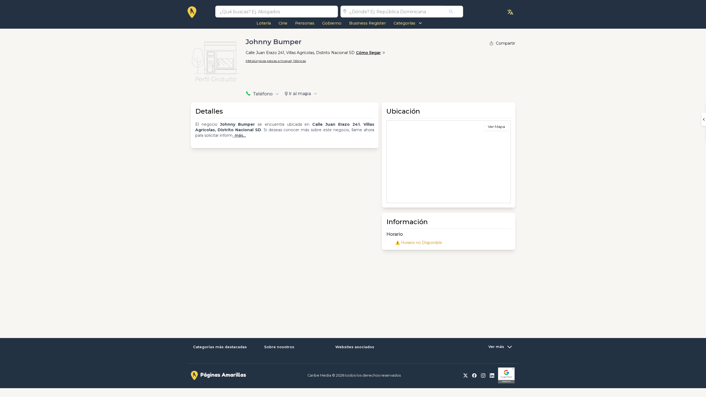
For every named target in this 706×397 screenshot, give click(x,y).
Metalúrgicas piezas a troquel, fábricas (276, 61)
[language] (510, 12)
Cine (283, 23)
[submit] (453, 12)
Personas (304, 23)
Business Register (367, 23)
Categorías (404, 23)
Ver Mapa (496, 126)
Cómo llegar (368, 52)
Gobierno (331, 23)
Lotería (263, 23)
